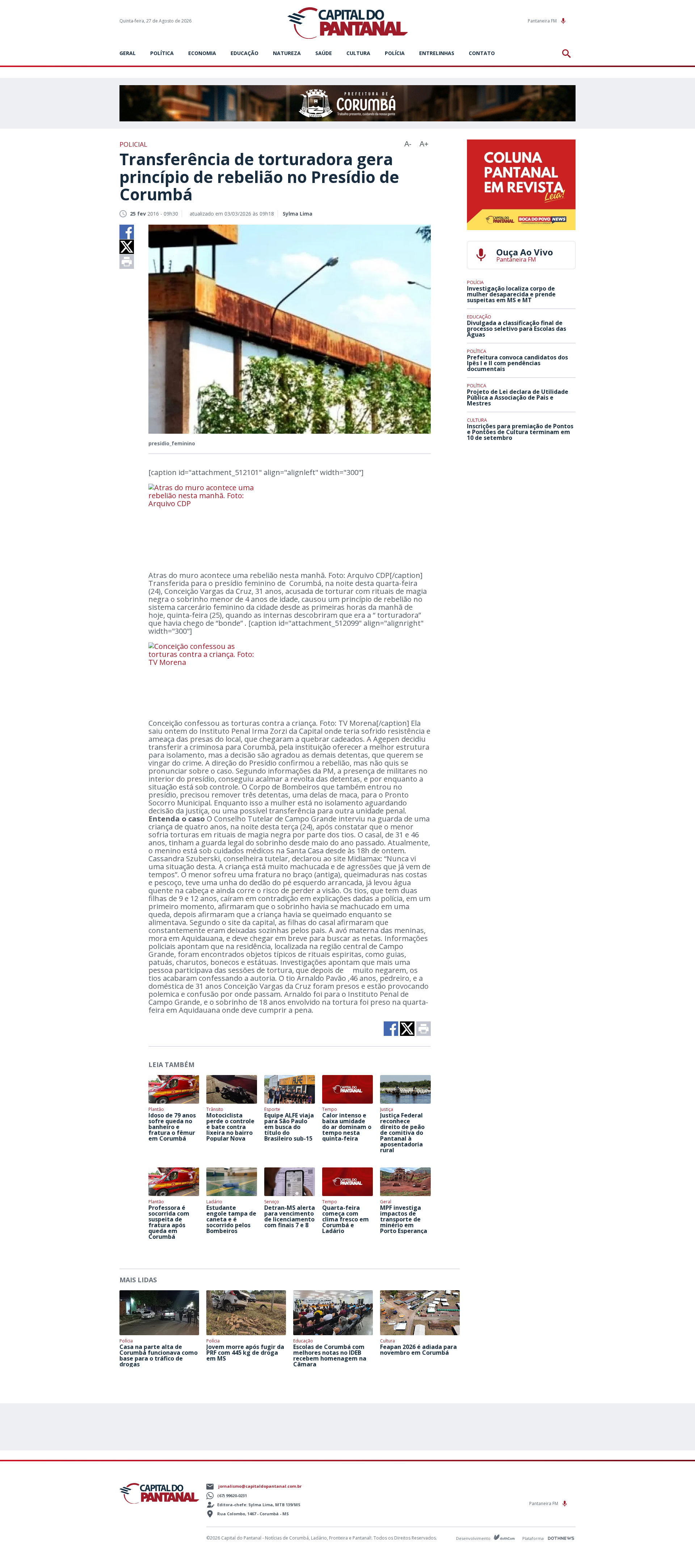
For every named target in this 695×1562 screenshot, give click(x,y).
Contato (482, 53)
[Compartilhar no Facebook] (126, 232)
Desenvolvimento (474, 1538)
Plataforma (533, 1538)
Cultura (358, 53)
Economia (202, 53)
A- (408, 144)
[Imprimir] (126, 261)
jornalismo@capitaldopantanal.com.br (260, 1486)
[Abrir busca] (568, 53)
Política (162, 53)
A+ (424, 144)
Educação (244, 53)
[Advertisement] (521, 500)
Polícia (395, 53)
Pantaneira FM (543, 21)
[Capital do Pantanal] (347, 23)
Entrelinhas (436, 53)
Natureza (287, 53)
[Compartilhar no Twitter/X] (126, 246)
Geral (127, 53)
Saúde (323, 53)
